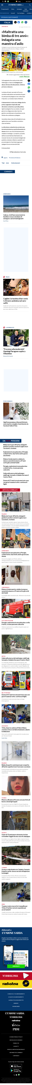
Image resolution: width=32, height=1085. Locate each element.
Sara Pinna (5, 221)
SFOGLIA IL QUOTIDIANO (9, 17)
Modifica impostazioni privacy (16, 1049)
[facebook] (5, 1)
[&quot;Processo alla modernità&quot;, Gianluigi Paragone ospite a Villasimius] (16, 337)
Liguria (5, 157)
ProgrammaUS (5, 9)
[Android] (16, 1071)
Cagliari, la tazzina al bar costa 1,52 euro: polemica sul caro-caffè (15, 300)
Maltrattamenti (15, 163)
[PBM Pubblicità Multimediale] (16, 1029)
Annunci (16, 1003)
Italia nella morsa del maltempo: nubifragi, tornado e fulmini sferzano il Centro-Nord (16, 475)
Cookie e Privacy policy (16, 1037)
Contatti (16, 1046)
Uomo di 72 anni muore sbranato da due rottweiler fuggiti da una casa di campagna (16, 835)
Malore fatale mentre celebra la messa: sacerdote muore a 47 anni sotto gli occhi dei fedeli (14, 461)
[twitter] (3, 1)
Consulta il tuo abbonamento (16, 993)
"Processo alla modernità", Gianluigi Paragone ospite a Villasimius (14, 351)
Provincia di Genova (14, 157)
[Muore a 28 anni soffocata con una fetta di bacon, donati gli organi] (16, 785)
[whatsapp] (8, 1)
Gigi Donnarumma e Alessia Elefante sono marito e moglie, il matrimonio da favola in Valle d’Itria (15, 424)
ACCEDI (28, 1)
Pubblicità (16, 1043)
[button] (15, 22)
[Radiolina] (16, 984)
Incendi (13, 13)
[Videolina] (16, 976)
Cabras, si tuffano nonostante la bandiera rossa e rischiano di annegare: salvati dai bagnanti (14, 216)
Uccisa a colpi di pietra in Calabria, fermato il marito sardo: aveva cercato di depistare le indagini (16, 871)
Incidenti (29, 13)
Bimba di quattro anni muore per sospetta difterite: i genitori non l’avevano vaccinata (16, 766)
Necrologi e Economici (16, 1040)
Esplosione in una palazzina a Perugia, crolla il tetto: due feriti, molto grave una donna (15, 453)
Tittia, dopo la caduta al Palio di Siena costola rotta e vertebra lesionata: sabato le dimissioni (16, 729)
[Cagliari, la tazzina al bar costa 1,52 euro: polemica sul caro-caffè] (16, 287)
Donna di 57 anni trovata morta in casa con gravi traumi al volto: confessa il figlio (16, 482)
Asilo (7, 163)
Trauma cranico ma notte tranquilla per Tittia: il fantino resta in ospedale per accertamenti (14, 908)
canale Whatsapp (24, 77)
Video (12, 9)
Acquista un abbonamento (16, 997)
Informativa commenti (16, 1052)
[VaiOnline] (16, 1025)
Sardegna (19, 9)
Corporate (16, 1055)
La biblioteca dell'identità (16, 1000)
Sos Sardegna (20, 13)
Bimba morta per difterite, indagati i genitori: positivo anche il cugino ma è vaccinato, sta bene (15, 446)
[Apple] (16, 1066)
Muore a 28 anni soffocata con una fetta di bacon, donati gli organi (16, 800)
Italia (25, 9)
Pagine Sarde (16, 1006)
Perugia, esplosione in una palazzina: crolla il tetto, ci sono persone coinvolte (15, 468)
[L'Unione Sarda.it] (16, 5)
